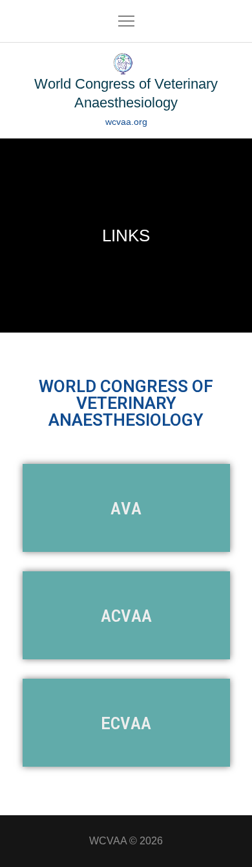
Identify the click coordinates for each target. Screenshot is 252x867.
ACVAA (126, 615)
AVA (126, 508)
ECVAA (126, 723)
